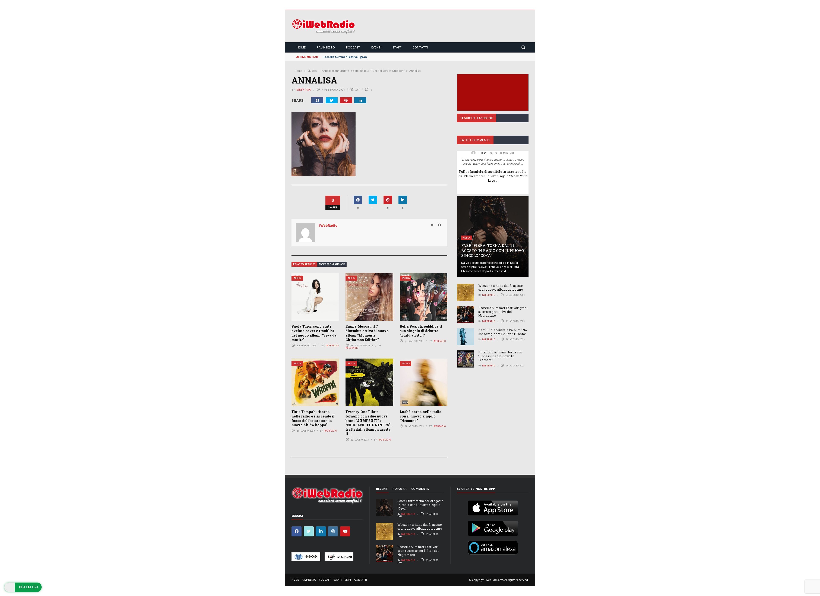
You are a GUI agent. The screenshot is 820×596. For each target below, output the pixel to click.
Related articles (304, 264)
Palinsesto (326, 47)
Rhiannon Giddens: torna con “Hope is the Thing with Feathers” (500, 356)
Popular (399, 489)
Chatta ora (28, 587)
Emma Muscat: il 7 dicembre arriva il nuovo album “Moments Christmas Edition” (367, 333)
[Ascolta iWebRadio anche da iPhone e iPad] (493, 507)
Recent (382, 489)
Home (301, 47)
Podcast (353, 47)
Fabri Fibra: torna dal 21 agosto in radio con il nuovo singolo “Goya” (492, 250)
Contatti (420, 47)
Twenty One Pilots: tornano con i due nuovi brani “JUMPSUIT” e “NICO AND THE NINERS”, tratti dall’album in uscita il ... (368, 422)
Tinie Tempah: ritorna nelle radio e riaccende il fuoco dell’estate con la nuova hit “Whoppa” (312, 418)
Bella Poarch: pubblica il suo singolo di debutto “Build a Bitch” (421, 330)
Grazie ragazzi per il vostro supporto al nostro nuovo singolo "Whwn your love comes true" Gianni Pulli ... (492, 162)
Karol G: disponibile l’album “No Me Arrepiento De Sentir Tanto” (502, 332)
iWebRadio (303, 89)
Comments (420, 489)
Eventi (376, 47)
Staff (396, 47)
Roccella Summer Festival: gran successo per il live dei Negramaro (369, 57)
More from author (332, 264)
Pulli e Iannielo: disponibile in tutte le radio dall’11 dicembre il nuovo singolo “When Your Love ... (493, 176)
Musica (297, 278)
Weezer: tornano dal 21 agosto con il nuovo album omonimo (500, 287)
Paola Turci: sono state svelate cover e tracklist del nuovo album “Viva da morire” (314, 333)
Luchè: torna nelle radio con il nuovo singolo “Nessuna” (420, 416)
